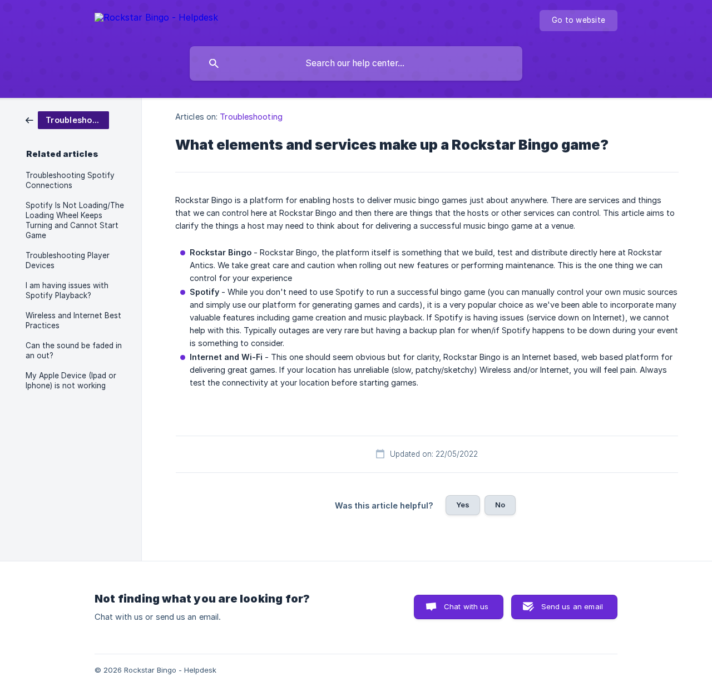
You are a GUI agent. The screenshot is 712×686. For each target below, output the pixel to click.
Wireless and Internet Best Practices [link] (73, 320)
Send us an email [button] (572, 606)
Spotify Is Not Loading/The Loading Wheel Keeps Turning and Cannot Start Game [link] (75, 220)
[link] (67, 119)
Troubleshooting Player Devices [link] (68, 260)
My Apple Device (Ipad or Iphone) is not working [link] (71, 380)
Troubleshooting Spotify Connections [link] (70, 180)
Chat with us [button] (466, 606)
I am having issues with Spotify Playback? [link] (67, 290)
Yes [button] (462, 504)
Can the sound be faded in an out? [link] (74, 350)
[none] (156, 19)
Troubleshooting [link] (251, 116)
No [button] (500, 504)
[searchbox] (356, 63)
